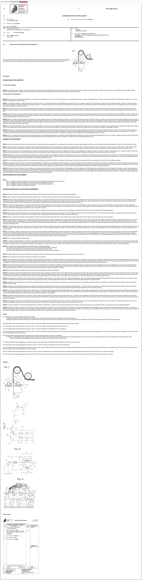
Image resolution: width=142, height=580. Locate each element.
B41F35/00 (90, 19)
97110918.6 (17, 23)
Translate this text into (5, 1)
